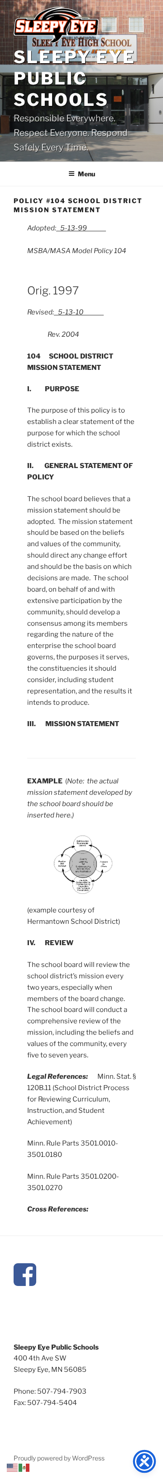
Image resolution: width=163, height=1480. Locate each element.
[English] (13, 1467)
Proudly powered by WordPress (59, 1458)
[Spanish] (24, 1467)
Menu (86, 174)
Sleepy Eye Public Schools (74, 78)
